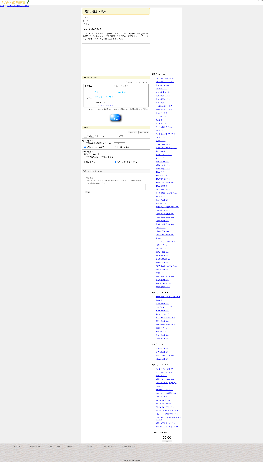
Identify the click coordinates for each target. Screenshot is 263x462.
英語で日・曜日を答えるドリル (167, 427)
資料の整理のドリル (163, 287)
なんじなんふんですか (104, 97)
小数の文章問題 (161, 186)
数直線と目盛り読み (163, 144)
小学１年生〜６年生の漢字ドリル (168, 297)
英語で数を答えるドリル (165, 379)
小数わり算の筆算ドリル (165, 182)
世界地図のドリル (162, 352)
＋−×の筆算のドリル (163, 92)
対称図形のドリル (162, 262)
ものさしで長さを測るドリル (166, 148)
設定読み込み (143, 132)
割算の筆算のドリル (163, 96)
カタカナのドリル (162, 311)
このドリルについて (17, 446)
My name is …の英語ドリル (166, 393)
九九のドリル (161, 116)
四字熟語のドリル (162, 304)
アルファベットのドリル (165, 369)
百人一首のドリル (162, 335)
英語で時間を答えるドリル (165, 423)
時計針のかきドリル (163, 165)
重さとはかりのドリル (164, 155)
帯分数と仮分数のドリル (165, 224)
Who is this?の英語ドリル (165, 407)
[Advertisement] (116, 59)
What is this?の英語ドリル (165, 404)
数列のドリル (161, 141)
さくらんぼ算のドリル (164, 127)
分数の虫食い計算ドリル (165, 235)
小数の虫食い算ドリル (164, 175)
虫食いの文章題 (161, 113)
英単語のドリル (161, 376)
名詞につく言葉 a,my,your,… (166, 383)
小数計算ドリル (161, 172)
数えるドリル (161, 123)
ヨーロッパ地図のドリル (165, 355)
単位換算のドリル (162, 200)
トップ (2, 6)
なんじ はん (123, 92)
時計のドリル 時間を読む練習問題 (18, 6)
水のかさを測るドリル (164, 151)
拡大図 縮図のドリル (163, 259)
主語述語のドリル (162, 321)
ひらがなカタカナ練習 (164, 307)
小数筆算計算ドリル (163, 179)
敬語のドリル (161, 331)
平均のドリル (161, 203)
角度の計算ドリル (162, 252)
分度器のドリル (161, 245)
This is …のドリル (162, 386)
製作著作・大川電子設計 (128, 446)
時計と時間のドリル (163, 169)
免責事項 (69, 446)
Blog (262, 0)
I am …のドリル (161, 397)
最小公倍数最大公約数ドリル (166, 193)
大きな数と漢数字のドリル (165, 134)
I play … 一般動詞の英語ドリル (167, 414)
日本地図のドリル (162, 348)
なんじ (97, 92)
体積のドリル (161, 273)
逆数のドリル (161, 228)
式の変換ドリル (161, 89)
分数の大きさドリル (163, 210)
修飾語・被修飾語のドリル (165, 324)
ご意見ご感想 (88, 446)
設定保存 (132, 132)
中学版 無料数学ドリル (110, 446)
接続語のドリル (161, 328)
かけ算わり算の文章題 (164, 109)
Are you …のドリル (163, 400)
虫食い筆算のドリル (163, 99)
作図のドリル (161, 248)
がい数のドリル (161, 137)
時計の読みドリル (162, 162)
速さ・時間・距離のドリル (165, 241)
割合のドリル (161, 238)
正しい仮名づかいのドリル (165, 318)
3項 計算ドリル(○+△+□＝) (165, 82)
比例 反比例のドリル (163, 283)
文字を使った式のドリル (165, 276)
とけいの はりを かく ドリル (106, 105)
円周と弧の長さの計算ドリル (166, 266)
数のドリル (160, 130)
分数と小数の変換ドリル (165, 217)
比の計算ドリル (161, 196)
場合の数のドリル (162, 280)
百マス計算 (160, 103)
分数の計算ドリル (162, 231)
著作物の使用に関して (36, 446)
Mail (258, 0)
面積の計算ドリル (162, 269)
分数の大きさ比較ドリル (165, 214)
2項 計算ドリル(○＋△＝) (165, 78)
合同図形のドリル (162, 255)
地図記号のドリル (162, 359)
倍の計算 (159, 120)
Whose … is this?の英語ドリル (167, 410)
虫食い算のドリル (162, 85)
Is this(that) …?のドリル (164, 390)
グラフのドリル (161, 158)
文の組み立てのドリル (164, 314)
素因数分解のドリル (163, 189)
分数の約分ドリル (162, 221)
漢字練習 (159, 300)
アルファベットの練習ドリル (166, 372)
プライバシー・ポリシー (55, 446)
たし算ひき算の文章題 (164, 106)
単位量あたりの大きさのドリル (167, 207)
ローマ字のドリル (162, 338)
